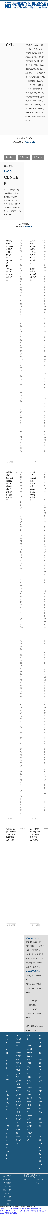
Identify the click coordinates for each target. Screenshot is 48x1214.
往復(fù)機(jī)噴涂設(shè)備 (19, 1074)
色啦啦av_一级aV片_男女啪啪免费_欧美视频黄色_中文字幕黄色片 (20, 1209)
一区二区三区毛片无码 (18, 1211)
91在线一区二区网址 (11, 1213)
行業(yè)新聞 (11, 925)
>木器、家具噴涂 (30, 1080)
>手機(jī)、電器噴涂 (30, 1098)
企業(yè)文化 (7, 1114)
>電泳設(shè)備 (18, 1129)
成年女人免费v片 (5, 1211)
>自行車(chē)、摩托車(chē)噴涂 (30, 1122)
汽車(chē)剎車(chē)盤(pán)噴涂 (29, 1053)
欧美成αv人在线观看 (31, 1211)
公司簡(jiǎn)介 (7, 1068)
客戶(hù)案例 (7, 1152)
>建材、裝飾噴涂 (30, 1108)
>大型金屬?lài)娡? (30, 1136)
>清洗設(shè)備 (20, 1140)
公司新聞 (10, 462)
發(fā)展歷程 (7, 1133)
